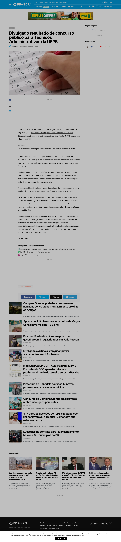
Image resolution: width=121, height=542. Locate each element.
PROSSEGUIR (61, 538)
